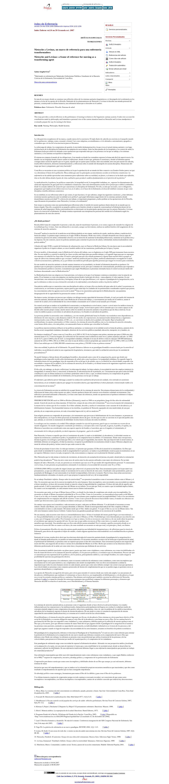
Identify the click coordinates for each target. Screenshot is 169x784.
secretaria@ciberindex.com (84, 782)
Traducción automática (117, 65)
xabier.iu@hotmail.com (42, 759)
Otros (110, 83)
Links (57, 693)
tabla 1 (45, 579)
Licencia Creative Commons (116, 773)
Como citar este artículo (117, 59)
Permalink (112, 90)
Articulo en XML (114, 52)
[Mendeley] (106, 83)
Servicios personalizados (118, 29)
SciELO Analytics (115, 44)
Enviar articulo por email (117, 69)
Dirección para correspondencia (45, 82)
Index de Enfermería (45, 23)
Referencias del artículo (117, 55)
